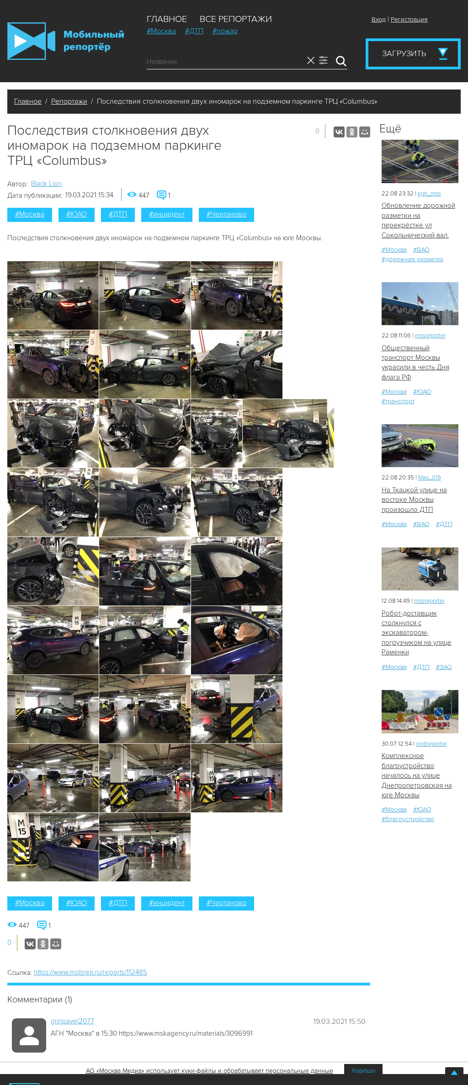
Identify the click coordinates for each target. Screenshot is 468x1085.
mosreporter (430, 335)
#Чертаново (226, 214)
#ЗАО (444, 667)
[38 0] (420, 304)
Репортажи (69, 101)
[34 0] (420, 446)
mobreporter (431, 744)
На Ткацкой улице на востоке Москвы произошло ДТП (414, 500)
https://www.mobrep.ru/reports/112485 (90, 972)
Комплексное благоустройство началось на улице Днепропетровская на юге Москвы (417, 775)
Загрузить (404, 53)
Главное (167, 19)
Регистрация (409, 19)
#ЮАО (76, 214)
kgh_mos (429, 193)
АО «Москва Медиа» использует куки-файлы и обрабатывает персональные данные (209, 1070)
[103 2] (420, 569)
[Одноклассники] (351, 131)
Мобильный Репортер (65, 41)
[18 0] (420, 161)
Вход (379, 19)
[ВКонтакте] (339, 131)
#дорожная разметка (412, 259)
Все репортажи (236, 19)
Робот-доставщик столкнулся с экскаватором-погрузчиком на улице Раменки (417, 633)
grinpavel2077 (72, 1021)
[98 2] (420, 711)
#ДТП (194, 31)
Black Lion (46, 183)
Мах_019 (429, 477)
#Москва (161, 31)
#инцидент (167, 214)
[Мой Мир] (364, 131)
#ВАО (421, 249)
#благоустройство (408, 819)
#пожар (225, 31)
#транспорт (398, 401)
